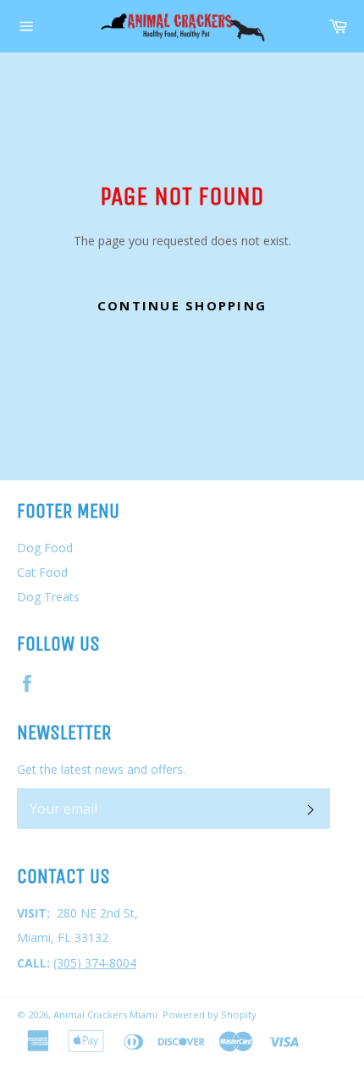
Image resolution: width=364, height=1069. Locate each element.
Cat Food (42, 572)
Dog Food (45, 548)
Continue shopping (182, 305)
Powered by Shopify (209, 1014)
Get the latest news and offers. (101, 769)
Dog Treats (48, 597)
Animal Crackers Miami (105, 1014)
